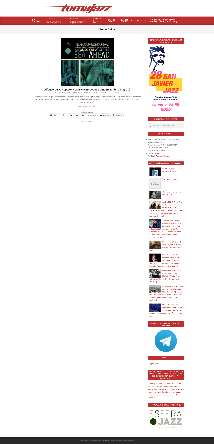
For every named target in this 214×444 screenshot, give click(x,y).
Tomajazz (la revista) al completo (105, 93)
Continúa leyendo (87, 107)
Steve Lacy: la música (170, 179)
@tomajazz (158, 153)
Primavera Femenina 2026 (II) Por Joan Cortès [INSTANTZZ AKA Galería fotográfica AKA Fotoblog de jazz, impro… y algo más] (165, 276)
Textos (87, 93)
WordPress (131, 440)
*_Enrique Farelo (64, 93)
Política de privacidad (86, 440)
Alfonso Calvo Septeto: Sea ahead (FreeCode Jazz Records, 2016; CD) (87, 89)
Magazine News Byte (112, 440)
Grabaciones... (77, 93)
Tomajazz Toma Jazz (164, 156)
